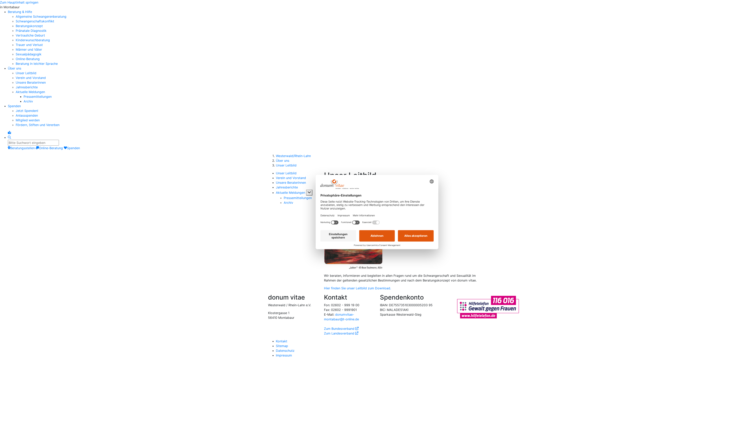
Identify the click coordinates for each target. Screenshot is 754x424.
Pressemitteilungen (298, 198)
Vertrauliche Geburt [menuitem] (30, 35)
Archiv (288, 203)
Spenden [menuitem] (14, 106)
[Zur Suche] (9, 137)
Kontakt (281, 341)
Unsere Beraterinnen (291, 183)
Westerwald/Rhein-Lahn (293, 156)
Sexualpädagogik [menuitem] (28, 54)
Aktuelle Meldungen (290, 193)
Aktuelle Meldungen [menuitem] (30, 92)
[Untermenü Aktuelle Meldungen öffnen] (309, 193)
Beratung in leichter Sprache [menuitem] (37, 64)
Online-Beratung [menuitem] (28, 59)
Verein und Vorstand (291, 178)
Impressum (284, 355)
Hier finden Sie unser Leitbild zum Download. (357, 288)
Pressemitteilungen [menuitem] (38, 97)
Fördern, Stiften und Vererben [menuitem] (37, 125)
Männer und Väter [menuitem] (29, 49)
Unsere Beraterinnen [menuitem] (31, 82)
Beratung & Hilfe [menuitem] (20, 12)
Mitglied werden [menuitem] (28, 120)
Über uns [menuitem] (14, 68)
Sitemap (282, 346)
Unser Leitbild (286, 165)
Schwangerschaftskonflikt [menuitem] (35, 21)
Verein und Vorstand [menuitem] (31, 78)
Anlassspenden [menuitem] (27, 115)
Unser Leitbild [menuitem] (26, 73)
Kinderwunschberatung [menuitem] (33, 40)
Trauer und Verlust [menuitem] (29, 45)
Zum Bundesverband (341, 329)
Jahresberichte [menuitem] (27, 87)
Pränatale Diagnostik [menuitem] (31, 31)
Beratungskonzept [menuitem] (29, 26)
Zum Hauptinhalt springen (19, 2)
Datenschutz (285, 351)
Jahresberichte (287, 187)
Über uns (282, 161)
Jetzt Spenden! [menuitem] (27, 111)
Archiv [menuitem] (28, 101)
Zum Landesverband (341, 333)
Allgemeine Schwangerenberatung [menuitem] (41, 16)
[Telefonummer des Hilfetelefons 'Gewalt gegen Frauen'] (488, 307)
